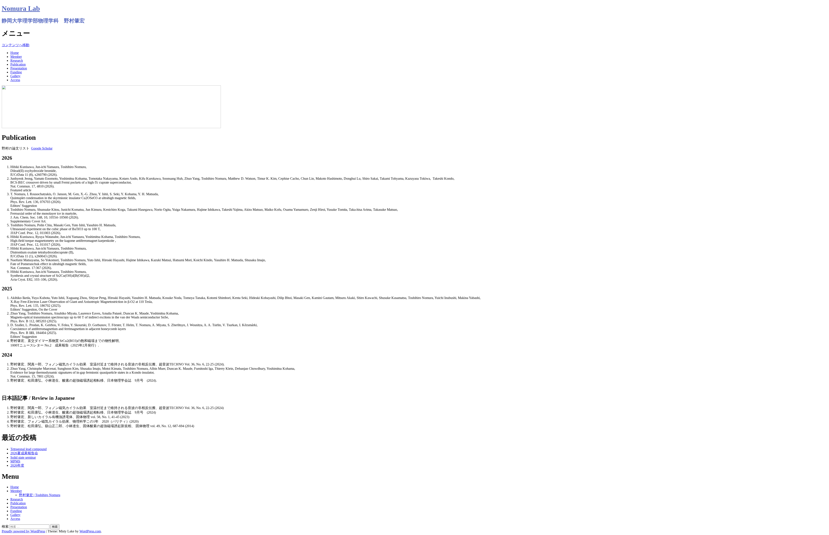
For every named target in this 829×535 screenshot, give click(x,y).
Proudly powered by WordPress (23, 531)
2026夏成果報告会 (24, 453)
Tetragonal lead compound (28, 449)
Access (15, 80)
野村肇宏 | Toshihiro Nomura (39, 495)
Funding (16, 72)
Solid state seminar (23, 457)
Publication (18, 64)
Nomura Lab (21, 8)
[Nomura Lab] (111, 127)
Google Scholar (41, 148)
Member (16, 56)
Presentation (18, 68)
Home (14, 53)
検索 (5, 526)
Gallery (15, 76)
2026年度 (17, 465)
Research (16, 60)
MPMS (15, 461)
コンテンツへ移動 (15, 45)
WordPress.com (90, 531)
